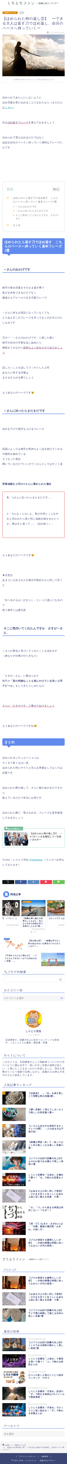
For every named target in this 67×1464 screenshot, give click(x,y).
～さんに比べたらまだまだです (32, 211)
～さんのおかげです (26, 206)
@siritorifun (36, 859)
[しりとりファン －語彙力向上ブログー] (33, 3)
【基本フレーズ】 (10, 13)
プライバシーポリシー (27, 1456)
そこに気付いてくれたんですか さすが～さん (38, 217)
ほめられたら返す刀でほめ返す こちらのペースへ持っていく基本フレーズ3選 (35, 200)
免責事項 (44, 1456)
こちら (9, 107)
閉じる (56, 189)
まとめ (17, 225)
